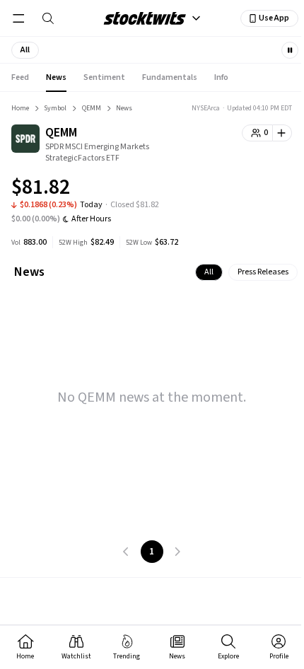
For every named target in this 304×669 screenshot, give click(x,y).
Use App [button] (274, 18)
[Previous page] (126, 551)
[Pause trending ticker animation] (289, 50)
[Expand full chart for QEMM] (253, 189)
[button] (25, 50)
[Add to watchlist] (282, 132)
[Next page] (177, 551)
